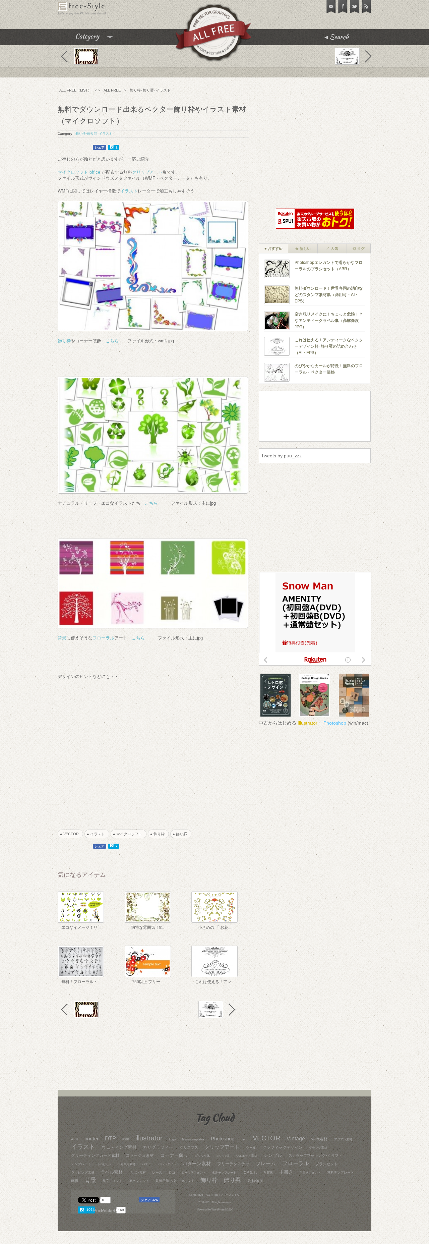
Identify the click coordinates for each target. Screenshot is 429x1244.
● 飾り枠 (159, 834)
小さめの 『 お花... (214, 927)
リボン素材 (137, 1172)
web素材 (319, 1139)
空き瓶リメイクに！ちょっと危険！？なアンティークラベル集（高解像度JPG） (329, 320)
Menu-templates (193, 1139)
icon (125, 1139)
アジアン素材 (343, 1139)
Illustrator (307, 723)
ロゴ (172, 1172)
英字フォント (113, 1181)
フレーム (266, 1163)
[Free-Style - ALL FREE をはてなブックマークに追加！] (83, 1209)
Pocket (108, 1210)
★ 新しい (303, 248)
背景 (62, 637)
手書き (286, 1172)
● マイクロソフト (129, 834)
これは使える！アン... (214, 981)
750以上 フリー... (147, 981)
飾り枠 (64, 340)
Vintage (296, 1138)
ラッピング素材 (83, 1172)
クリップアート (147, 172)
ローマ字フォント (194, 1172)
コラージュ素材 (140, 1155)
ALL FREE (112, 90)
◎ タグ (359, 248)
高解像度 (255, 1180)
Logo (172, 1139)
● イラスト (98, 834)
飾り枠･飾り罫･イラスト (150, 90)
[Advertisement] (144, 750)
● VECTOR (71, 834)
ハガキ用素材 (126, 1164)
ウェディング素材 (119, 1147)
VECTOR (266, 1138)
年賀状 (268, 1172)
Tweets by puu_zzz (281, 455)
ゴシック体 (202, 1155)
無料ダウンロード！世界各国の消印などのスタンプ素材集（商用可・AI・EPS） (329, 294)
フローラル (103, 637)
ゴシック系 (223, 1155)
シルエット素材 (246, 1155)
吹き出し (250, 1172)
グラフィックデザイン (282, 1147)
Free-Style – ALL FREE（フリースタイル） (216, 1194)
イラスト (129, 190)
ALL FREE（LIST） (75, 90)
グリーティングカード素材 (95, 1155)
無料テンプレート (340, 1172)
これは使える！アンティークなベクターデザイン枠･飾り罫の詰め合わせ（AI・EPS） (329, 346)
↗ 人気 (332, 248)
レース (157, 1172)
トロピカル (104, 1164)
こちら (112, 340)
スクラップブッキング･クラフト (315, 1155)
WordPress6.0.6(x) (222, 1209)
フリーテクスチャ (233, 1164)
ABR (74, 1139)
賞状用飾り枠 (166, 1181)
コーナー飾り (174, 1155)
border (91, 1138)
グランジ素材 (318, 1147)
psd (243, 1139)
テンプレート (81, 1164)
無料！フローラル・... (81, 981)
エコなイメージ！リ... (81, 927)
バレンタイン (167, 1164)
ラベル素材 (112, 1172)
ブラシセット (326, 1164)
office (94, 172)
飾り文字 (188, 1181)
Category (101, 38)
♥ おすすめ (273, 248)
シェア (100, 147)
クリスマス (189, 1147)
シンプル (272, 1155)
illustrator (149, 1138)
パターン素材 (197, 1163)
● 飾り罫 (182, 834)
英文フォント (139, 1181)
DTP (110, 1138)
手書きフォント (310, 1172)
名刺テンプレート (224, 1172)
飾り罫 (232, 1180)
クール (251, 1147)
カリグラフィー (158, 1147)
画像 (74, 1181)
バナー (147, 1164)
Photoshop (334, 723)
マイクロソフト (73, 172)
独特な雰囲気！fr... (147, 927)
